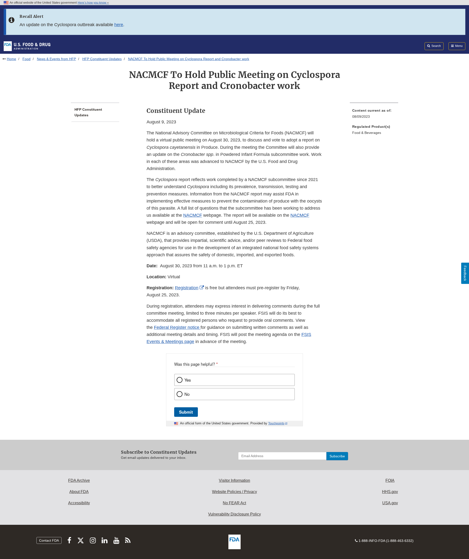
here (118, 24)
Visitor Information (234, 480)
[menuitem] (374, 115)
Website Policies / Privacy (234, 492)
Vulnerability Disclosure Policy (234, 514)
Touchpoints (276, 423)
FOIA (389, 480)
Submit (186, 412)
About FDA (79, 492)
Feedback (465, 273)
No (187, 394)
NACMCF (192, 215)
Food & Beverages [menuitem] (366, 133)
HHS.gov (390, 492)
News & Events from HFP (56, 59)
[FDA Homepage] (27, 46)
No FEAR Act (234, 503)
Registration (186, 287)
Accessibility (79, 503)
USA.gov (390, 503)
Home (11, 59)
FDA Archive (79, 480)
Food (26, 59)
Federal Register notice (177, 327)
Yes (187, 380)
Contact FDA (49, 540)
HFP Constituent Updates (102, 59)
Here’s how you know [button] (92, 2)
